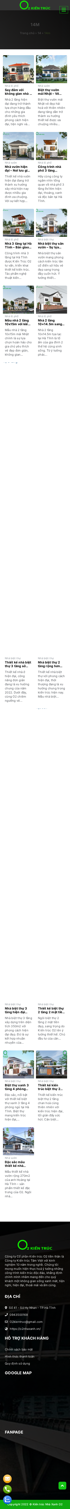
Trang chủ (27, 33)
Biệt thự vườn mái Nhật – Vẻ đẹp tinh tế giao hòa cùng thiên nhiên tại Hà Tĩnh (51, 92)
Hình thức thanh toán (19, 1356)
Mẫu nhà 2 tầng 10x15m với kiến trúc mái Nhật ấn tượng (18, 322)
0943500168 (19, 1315)
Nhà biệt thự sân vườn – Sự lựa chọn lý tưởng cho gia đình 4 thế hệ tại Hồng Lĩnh (51, 246)
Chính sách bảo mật (19, 1349)
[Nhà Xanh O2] (35, 5)
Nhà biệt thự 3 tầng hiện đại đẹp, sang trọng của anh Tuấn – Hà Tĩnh (17, 1010)
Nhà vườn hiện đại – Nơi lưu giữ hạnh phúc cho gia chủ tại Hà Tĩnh (17, 169)
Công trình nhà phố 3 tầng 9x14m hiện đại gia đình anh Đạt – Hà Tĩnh (50, 169)
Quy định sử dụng (17, 1363)
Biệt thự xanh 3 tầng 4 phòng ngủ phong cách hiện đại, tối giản (17, 1087)
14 (39, 33)
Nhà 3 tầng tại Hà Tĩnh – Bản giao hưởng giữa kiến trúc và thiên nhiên (18, 246)
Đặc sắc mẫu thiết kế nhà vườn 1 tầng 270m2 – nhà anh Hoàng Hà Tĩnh (18, 1164)
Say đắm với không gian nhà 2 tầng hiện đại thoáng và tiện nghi (18, 92)
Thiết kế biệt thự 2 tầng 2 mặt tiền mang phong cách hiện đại (51, 1010)
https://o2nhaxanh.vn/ (25, 1329)
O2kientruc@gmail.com (26, 1322)
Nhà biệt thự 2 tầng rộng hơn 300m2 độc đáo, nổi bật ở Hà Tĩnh (51, 664)
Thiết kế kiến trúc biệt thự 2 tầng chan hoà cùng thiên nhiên (51, 1087)
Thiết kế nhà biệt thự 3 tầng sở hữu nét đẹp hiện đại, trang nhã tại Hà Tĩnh (18, 664)
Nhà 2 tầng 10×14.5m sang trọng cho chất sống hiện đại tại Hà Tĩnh (50, 322)
